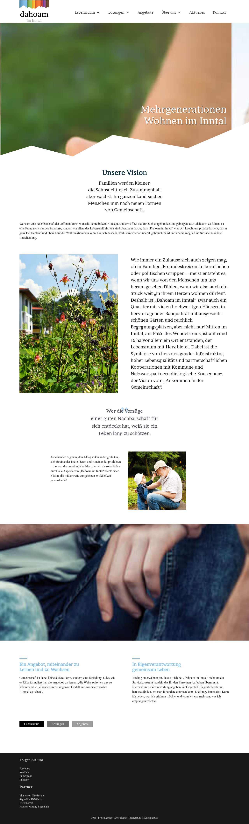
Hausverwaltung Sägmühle (34, 806)
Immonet (24, 779)
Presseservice (105, 817)
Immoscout (25, 776)
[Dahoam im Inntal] (34, 11)
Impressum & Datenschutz (143, 817)
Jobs (93, 817)
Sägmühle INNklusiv (31, 799)
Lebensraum (31, 724)
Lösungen (58, 724)
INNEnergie (26, 803)
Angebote (82, 724)
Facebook (24, 768)
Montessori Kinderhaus (32, 795)
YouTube (24, 772)
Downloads (120, 817)
